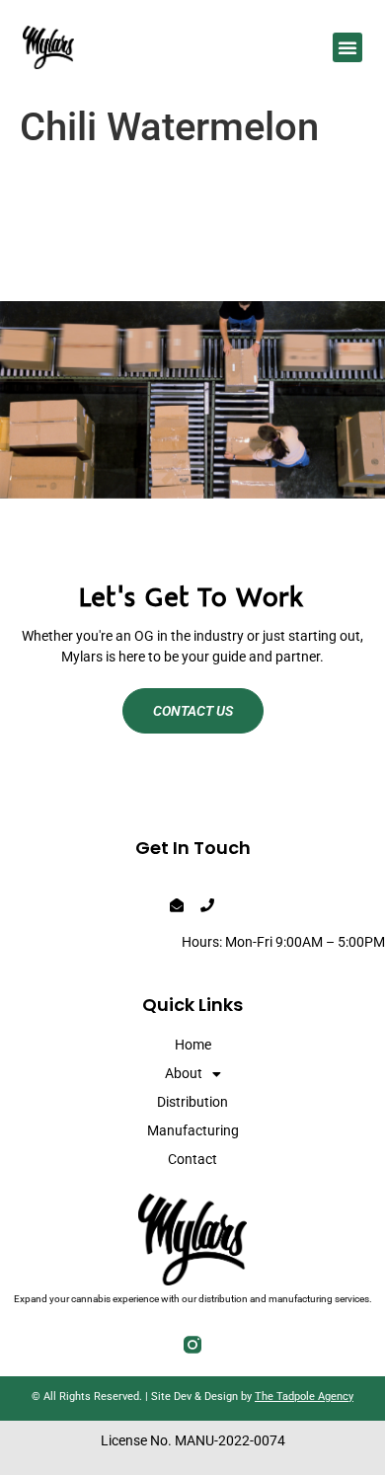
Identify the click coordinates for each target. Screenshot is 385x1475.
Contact (192, 1159)
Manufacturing (193, 1130)
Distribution (192, 1102)
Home (193, 1044)
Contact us (193, 711)
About (183, 1073)
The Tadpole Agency (304, 1396)
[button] (347, 47)
